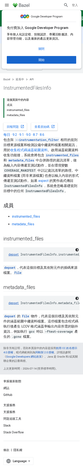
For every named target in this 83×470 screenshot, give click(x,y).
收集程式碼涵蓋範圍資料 (29, 150)
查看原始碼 (44, 126)
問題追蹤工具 (12, 418)
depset (14, 254)
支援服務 (9, 412)
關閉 (41, 48)
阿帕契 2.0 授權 (44, 352)
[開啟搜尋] (66, 5)
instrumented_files (26, 216)
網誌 (6, 388)
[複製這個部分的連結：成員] (18, 205)
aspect (43, 181)
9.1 (21, 135)
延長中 (20, 79)
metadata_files (23, 224)
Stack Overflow (13, 432)
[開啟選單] (7, 5)
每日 (6, 135)
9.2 (15, 135)
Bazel (6, 79)
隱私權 (17, 450)
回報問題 (15, 126)
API (32, 79)
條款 (6, 450)
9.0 (28, 135)
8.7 (35, 135)
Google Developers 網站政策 (24, 356)
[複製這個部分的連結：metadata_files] (39, 287)
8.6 (42, 135)
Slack (7, 425)
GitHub (7, 395)
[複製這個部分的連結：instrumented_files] (48, 239)
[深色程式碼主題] (77, 249)
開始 (41, 60)
